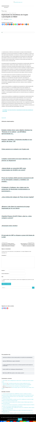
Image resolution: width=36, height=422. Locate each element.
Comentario (4, 255)
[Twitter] (4, 24)
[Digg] (26, 24)
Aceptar (20, 419)
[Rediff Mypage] (19, 24)
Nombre (3, 270)
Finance (4, 380)
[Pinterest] (10, 24)
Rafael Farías (5, 384)
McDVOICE (5, 383)
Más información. (25, 419)
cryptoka (10, 19)
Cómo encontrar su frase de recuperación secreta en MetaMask (20, 384)
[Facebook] (2, 24)
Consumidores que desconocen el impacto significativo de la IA (19, 383)
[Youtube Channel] (7, 308)
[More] (28, 24)
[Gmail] (24, 24)
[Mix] (13, 24)
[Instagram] (21, 24)
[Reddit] (6, 24)
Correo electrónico (5, 273)
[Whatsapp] (15, 24)
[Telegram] (17, 24)
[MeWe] (11, 24)
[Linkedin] (8, 24)
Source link (4, 117)
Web (2, 276)
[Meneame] (22, 24)
